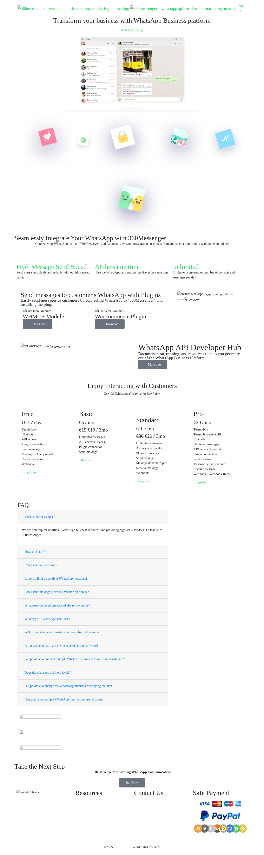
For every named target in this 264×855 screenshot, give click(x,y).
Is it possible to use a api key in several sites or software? (61, 645)
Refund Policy (84, 807)
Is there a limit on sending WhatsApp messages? (56, 578)
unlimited (186, 266)
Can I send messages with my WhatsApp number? (57, 592)
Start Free (127, 30)
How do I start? (35, 551)
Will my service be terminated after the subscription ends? (62, 632)
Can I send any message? (41, 565)
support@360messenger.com (153, 808)
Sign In (241, 8)
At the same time (117, 266)
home (249, 5)
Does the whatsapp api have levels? (48, 672)
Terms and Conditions (89, 815)
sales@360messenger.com (168, 798)
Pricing (138, 30)
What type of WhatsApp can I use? (47, 619)
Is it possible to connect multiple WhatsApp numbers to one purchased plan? (74, 659)
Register (201, 482)
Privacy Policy (84, 798)
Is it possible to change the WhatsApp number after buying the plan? (69, 686)
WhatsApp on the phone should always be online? (57, 605)
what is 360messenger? (40, 516)
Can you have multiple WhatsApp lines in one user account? (64, 699)
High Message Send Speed (51, 266)
